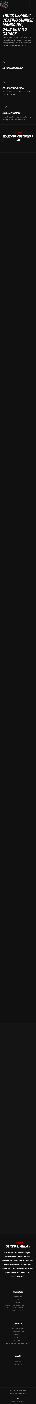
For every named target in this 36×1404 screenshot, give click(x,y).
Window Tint (18, 1334)
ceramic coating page (23, 252)
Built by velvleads (18, 1393)
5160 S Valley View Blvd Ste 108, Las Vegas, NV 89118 (16, 1306)
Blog (18, 1303)
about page (25, 492)
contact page (19, 412)
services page (10, 657)
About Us (18, 1297)
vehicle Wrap (18, 1340)
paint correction (18, 1337)
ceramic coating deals (18, 566)
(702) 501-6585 (18, 1310)
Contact (18, 1300)
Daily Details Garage (21, 973)
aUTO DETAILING (18, 1328)
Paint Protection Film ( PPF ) (18, 1343)
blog (10, 920)
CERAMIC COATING (18, 1331)
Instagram (18, 1364)
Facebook (18, 1361)
